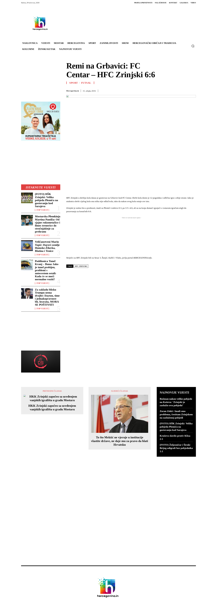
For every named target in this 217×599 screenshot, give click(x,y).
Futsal (86, 83)
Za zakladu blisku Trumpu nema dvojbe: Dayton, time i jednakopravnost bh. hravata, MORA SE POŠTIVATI (47, 297)
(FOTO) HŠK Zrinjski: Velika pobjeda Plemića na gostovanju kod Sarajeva (46, 200)
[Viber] (181, 90)
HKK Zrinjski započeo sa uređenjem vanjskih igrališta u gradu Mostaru (52, 407)
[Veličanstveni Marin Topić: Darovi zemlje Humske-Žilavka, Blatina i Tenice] (27, 245)
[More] (193, 90)
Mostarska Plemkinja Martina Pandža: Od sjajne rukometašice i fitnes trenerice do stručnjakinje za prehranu (47, 224)
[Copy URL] (187, 90)
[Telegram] (175, 90)
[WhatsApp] (152, 90)
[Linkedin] (158, 90)
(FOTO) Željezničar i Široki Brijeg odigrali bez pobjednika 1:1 (176, 448)
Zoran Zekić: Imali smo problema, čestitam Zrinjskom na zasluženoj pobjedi (176, 414)
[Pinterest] (146, 90)
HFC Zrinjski (81, 266)
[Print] (170, 90)
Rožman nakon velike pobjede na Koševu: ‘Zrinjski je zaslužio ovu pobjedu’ (176, 402)
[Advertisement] (123, 23)
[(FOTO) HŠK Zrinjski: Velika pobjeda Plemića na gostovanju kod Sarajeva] (27, 198)
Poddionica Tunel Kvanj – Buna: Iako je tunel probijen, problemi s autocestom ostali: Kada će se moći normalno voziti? (46, 270)
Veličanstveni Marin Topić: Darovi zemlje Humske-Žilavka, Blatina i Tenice (47, 246)
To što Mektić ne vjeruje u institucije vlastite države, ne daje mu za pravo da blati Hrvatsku (119, 441)
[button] (193, 46)
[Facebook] (135, 90)
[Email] (164, 90)
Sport (73, 83)
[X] (141, 90)
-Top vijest (42, 210)
